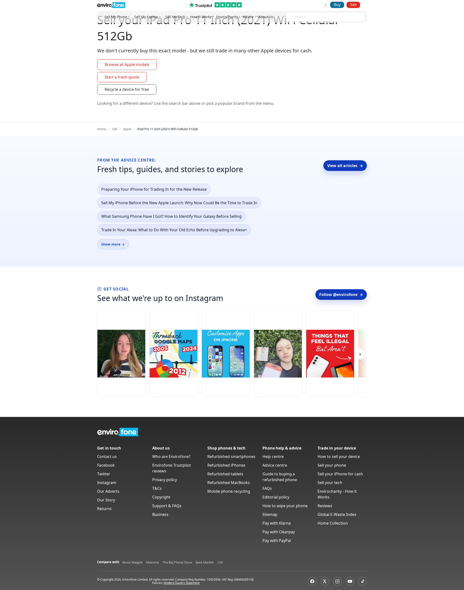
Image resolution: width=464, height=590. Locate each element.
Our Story (106, 500)
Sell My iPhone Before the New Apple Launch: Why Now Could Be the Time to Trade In (179, 202)
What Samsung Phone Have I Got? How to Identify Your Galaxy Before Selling (171, 216)
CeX (220, 562)
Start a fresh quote (122, 77)
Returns (104, 508)
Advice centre (274, 465)
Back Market (205, 562)
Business (160, 514)
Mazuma (152, 562)
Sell (353, 4)
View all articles (345, 165)
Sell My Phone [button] (115, 17)
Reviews (325, 505)
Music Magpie (132, 562)
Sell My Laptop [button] (146, 17)
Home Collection (333, 523)
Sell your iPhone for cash (340, 474)
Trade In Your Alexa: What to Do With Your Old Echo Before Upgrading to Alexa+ (174, 229)
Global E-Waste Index (337, 514)
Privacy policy (164, 479)
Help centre (273, 456)
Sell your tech (330, 482)
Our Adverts (108, 491)
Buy (337, 4)
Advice (248, 17)
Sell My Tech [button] (175, 17)
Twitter (103, 474)
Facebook (106, 465)
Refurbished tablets (225, 474)
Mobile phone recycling (228, 491)
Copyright (161, 497)
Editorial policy (275, 497)
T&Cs (157, 488)
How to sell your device (339, 456)
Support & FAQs (166, 505)
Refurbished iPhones (226, 465)
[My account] (325, 5)
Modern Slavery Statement (182, 583)
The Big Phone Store (177, 562)
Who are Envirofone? (171, 456)
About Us (265, 17)
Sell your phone (332, 465)
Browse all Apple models (127, 64)
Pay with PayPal (276, 540)
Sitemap (269, 514)
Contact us (107, 456)
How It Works (200, 17)
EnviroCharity (227, 17)
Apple (127, 129)
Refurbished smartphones (231, 456)
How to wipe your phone (285, 505)
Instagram (106, 482)
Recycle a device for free (127, 89)
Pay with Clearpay (278, 531)
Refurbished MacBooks (228, 482)
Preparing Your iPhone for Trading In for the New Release (154, 189)
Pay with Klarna (276, 523)
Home (101, 129)
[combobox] (295, 17)
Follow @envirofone (341, 294)
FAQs (267, 488)
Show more (113, 244)
